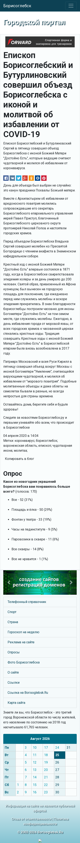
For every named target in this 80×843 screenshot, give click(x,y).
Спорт (12, 612)
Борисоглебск (17, 5)
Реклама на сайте (21, 642)
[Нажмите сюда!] (40, 582)
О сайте (13, 672)
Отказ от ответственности (31, 819)
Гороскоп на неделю (23, 632)
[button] (8, 582)
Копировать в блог (19, 459)
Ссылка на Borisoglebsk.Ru (28, 693)
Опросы (14, 652)
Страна (13, 622)
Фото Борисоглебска (24, 662)
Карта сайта (16, 703)
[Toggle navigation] (71, 6)
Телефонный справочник (27, 602)
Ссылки (13, 682)
